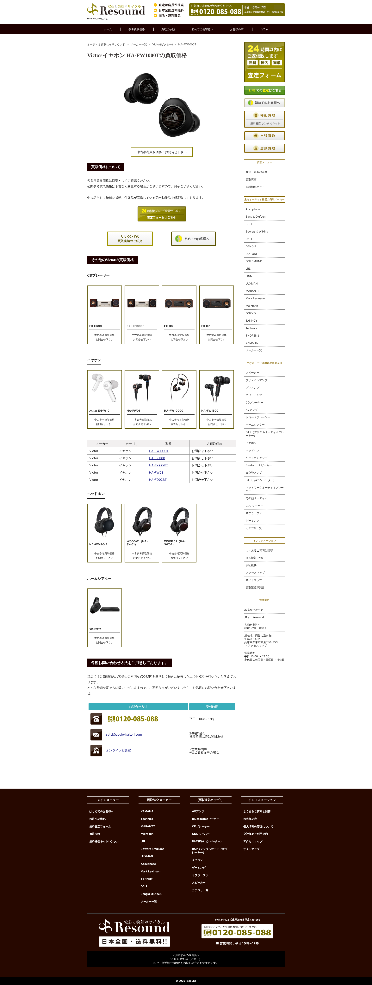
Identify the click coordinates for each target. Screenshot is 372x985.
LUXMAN (252, 283)
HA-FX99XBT (158, 465)
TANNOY (251, 320)
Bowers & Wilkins (257, 231)
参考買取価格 (136, 29)
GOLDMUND (254, 261)
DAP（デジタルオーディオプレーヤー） (265, 433)
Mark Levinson (255, 298)
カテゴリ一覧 (254, 528)
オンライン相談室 (118, 750)
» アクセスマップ (256, 645)
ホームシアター (255, 424)
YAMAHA (252, 343)
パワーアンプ (254, 395)
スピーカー (252, 372)
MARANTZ (252, 290)
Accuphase (253, 209)
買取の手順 (168, 29)
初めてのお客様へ (202, 29)
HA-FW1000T (159, 451)
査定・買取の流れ (256, 172)
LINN (249, 276)
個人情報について (256, 557)
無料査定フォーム (100, 826)
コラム (264, 29)
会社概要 (251, 565)
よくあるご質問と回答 (259, 550)
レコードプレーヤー (258, 417)
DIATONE (252, 253)
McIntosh (252, 305)
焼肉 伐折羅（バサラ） (188, 959)
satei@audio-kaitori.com (124, 735)
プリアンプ (252, 387)
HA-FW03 (156, 472)
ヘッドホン (252, 450)
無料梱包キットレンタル (104, 841)
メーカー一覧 (254, 350)
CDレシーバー (254, 505)
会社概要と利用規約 (255, 833)
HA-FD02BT (158, 480)
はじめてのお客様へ (101, 811)
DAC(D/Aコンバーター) (260, 480)
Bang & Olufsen (255, 216)
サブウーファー (255, 513)
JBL (248, 268)
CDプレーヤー (254, 402)
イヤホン (251, 442)
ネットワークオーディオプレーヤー (265, 489)
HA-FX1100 (157, 458)
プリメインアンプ (256, 380)
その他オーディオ (256, 498)
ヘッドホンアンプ (256, 457)
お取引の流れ (97, 818)
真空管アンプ (254, 472)
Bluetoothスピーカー (259, 465)
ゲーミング (252, 520)
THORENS (252, 335)
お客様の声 (237, 29)
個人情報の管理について (258, 826)
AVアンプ (251, 409)
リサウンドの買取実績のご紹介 (130, 238)
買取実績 (251, 179)
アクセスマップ (255, 572)
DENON (251, 246)
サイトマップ (254, 580)
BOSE (249, 224)
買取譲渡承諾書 (255, 587)
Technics (251, 328)
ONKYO (251, 313)
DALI (249, 238)
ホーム (108, 29)
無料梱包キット (255, 186)
